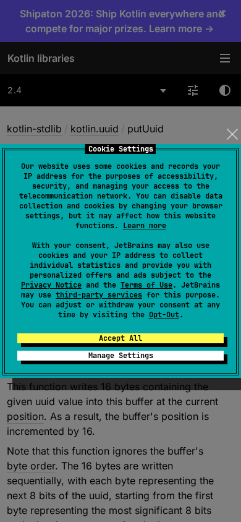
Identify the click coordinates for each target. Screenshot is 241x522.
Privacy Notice (51, 285)
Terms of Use (146, 285)
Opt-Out (164, 315)
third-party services (99, 295)
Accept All (120, 338)
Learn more (144, 226)
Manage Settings (120, 356)
